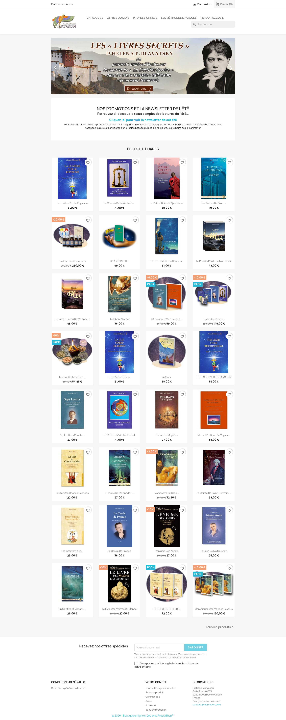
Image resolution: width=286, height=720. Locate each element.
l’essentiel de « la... (214, 319)
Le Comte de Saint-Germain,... (214, 493)
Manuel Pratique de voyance (214, 435)
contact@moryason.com (207, 704)
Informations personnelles (160, 688)
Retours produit (154, 692)
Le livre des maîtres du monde (119, 608)
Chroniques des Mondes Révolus (214, 608)
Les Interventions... (72, 551)
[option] (143, 66)
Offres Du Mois (118, 18)
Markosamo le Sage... (166, 493)
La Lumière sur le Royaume (72, 203)
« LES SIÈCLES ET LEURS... (166, 608)
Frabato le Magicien (166, 435)
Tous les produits (220, 627)
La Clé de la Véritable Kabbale (119, 435)
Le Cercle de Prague (119, 551)
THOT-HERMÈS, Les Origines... (166, 261)
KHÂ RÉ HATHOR (119, 261)
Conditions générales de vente (68, 688)
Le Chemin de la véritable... (119, 203)
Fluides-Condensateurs (72, 261)
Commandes (152, 696)
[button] (65, 66)
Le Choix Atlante (119, 319)
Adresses (150, 705)
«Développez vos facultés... (166, 319)
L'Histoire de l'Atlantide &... (119, 493)
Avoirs (148, 701)
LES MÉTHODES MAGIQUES (179, 18)
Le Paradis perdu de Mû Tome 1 (72, 319)
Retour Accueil (212, 18)
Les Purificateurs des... (72, 377)
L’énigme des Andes (166, 551)
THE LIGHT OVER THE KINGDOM (213, 377)
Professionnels (145, 18)
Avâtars (166, 377)
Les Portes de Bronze (213, 203)
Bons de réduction (156, 709)
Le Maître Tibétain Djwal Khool (166, 203)
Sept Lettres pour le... (72, 435)
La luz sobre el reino (119, 377)
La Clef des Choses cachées (72, 493)
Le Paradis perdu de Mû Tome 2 (213, 261)
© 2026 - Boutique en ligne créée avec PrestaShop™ (143, 715)
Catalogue (95, 18)
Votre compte (156, 682)
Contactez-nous (62, 4)
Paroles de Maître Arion (214, 551)
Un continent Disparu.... (72, 608)
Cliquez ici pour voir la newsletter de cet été (143, 120)
